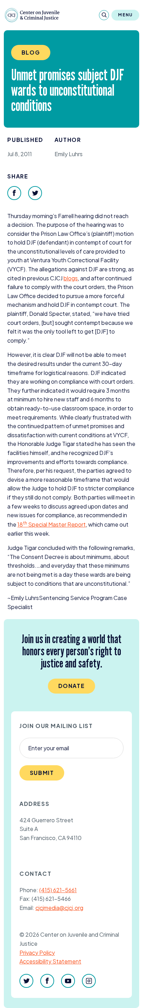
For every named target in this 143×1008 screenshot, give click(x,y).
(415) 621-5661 (58, 890)
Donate (71, 685)
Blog (31, 52)
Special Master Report (51, 524)
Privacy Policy (37, 952)
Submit (42, 772)
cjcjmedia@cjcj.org (59, 907)
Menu (125, 14)
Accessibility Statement (50, 961)
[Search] (104, 15)
